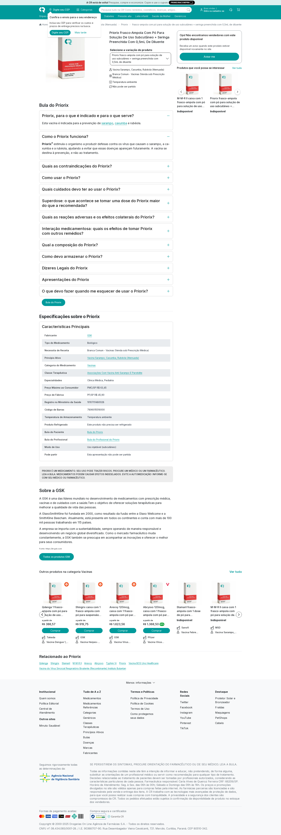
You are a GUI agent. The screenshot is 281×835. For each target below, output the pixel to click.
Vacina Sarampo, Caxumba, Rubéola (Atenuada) (138, 69)
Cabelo (219, 723)
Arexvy (88, 663)
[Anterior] (181, 92)
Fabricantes (90, 753)
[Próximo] (238, 92)
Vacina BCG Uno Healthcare (144, 663)
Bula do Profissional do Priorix (103, 439)
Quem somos (47, 698)
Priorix (124, 24)
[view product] (192, 84)
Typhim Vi (111, 663)
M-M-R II (77, 663)
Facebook (186, 707)
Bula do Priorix (53, 302)
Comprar (55, 630)
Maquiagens (222, 712)
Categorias (89, 712)
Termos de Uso (139, 708)
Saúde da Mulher (161, 16)
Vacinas (91, 365)
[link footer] (98, 816)
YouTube (185, 717)
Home (45, 24)
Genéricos (180, 16)
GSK (89, 335)
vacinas (44, 503)
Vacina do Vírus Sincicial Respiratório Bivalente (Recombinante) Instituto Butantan (82, 668)
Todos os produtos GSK (56, 556)
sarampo (107, 123)
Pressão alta (124, 16)
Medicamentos (92, 698)
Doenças (88, 742)
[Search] (188, 10)
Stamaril (66, 663)
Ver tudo (237, 68)
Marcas (87, 747)
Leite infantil (141, 16)
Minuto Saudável (49, 725)
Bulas (86, 737)
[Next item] (239, 615)
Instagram (186, 712)
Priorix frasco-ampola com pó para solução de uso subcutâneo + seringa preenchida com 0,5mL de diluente (137, 58)
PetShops (221, 717)
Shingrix (55, 663)
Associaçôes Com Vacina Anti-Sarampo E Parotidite (114, 372)
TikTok (184, 728)
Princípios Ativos (93, 732)
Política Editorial (49, 703)
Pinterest (185, 723)
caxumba (121, 123)
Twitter (184, 702)
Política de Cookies (142, 703)
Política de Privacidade (144, 698)
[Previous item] (42, 615)
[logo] (42, 10)
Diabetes (109, 16)
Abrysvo (98, 663)
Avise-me (209, 56)
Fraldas (219, 707)
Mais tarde (81, 32)
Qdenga (43, 663)
